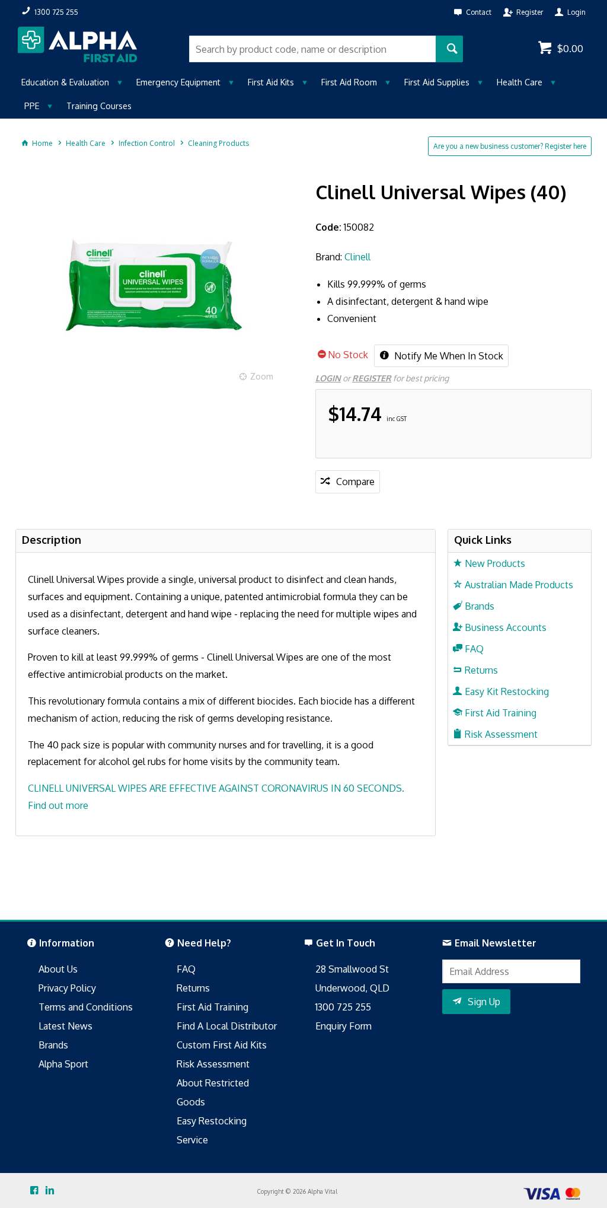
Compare (355, 481)
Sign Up (484, 1002)
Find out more (58, 805)
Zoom (261, 376)
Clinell (357, 257)
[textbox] (312, 49)
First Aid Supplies (436, 82)
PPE (31, 106)
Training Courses (99, 106)
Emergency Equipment (178, 82)
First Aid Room (349, 82)
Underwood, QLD (352, 988)
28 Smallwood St (352, 969)
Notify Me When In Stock (447, 356)
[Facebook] (34, 1191)
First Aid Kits (271, 82)
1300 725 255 (343, 1007)
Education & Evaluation (65, 82)
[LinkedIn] (49, 1191)
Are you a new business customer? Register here (509, 146)
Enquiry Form (343, 1026)
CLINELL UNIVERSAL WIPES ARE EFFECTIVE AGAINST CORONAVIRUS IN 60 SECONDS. (216, 788)
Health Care (519, 82)
